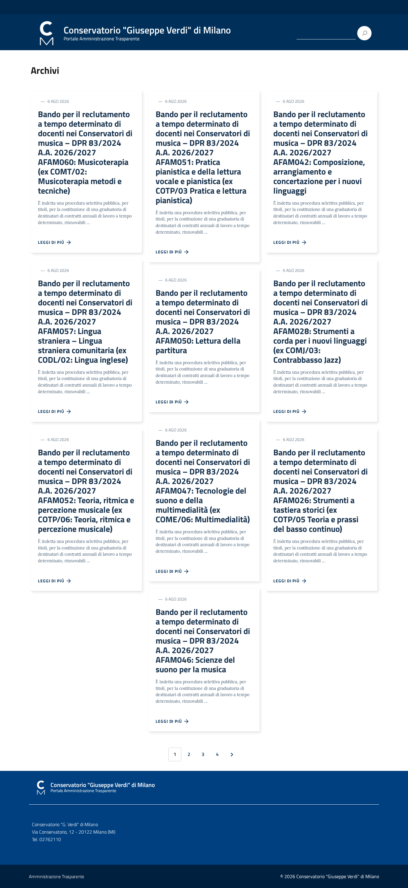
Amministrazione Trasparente (56, 876)
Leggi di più (52, 242)
